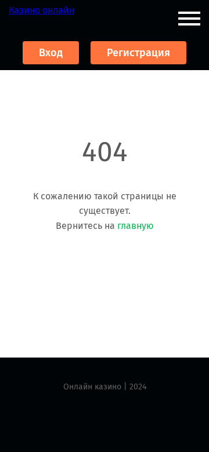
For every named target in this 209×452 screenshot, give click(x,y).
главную (135, 225)
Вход (51, 52)
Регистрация (138, 52)
